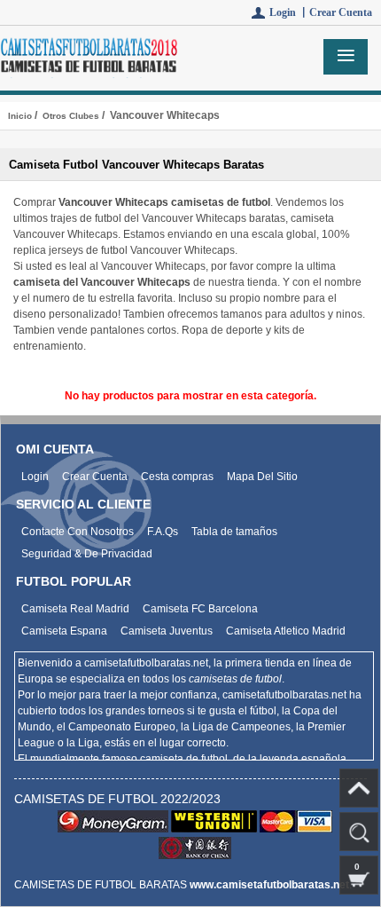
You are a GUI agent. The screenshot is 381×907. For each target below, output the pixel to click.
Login (35, 476)
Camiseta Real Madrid (75, 609)
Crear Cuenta (340, 12)
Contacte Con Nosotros (77, 531)
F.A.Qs (162, 531)
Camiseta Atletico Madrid (286, 631)
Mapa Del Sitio (262, 476)
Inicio (20, 116)
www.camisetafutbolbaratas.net (269, 885)
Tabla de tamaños (234, 531)
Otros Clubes (71, 116)
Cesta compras (177, 476)
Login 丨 (289, 12)
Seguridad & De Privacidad (86, 554)
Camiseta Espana (64, 631)
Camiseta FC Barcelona (200, 609)
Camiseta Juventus (167, 631)
